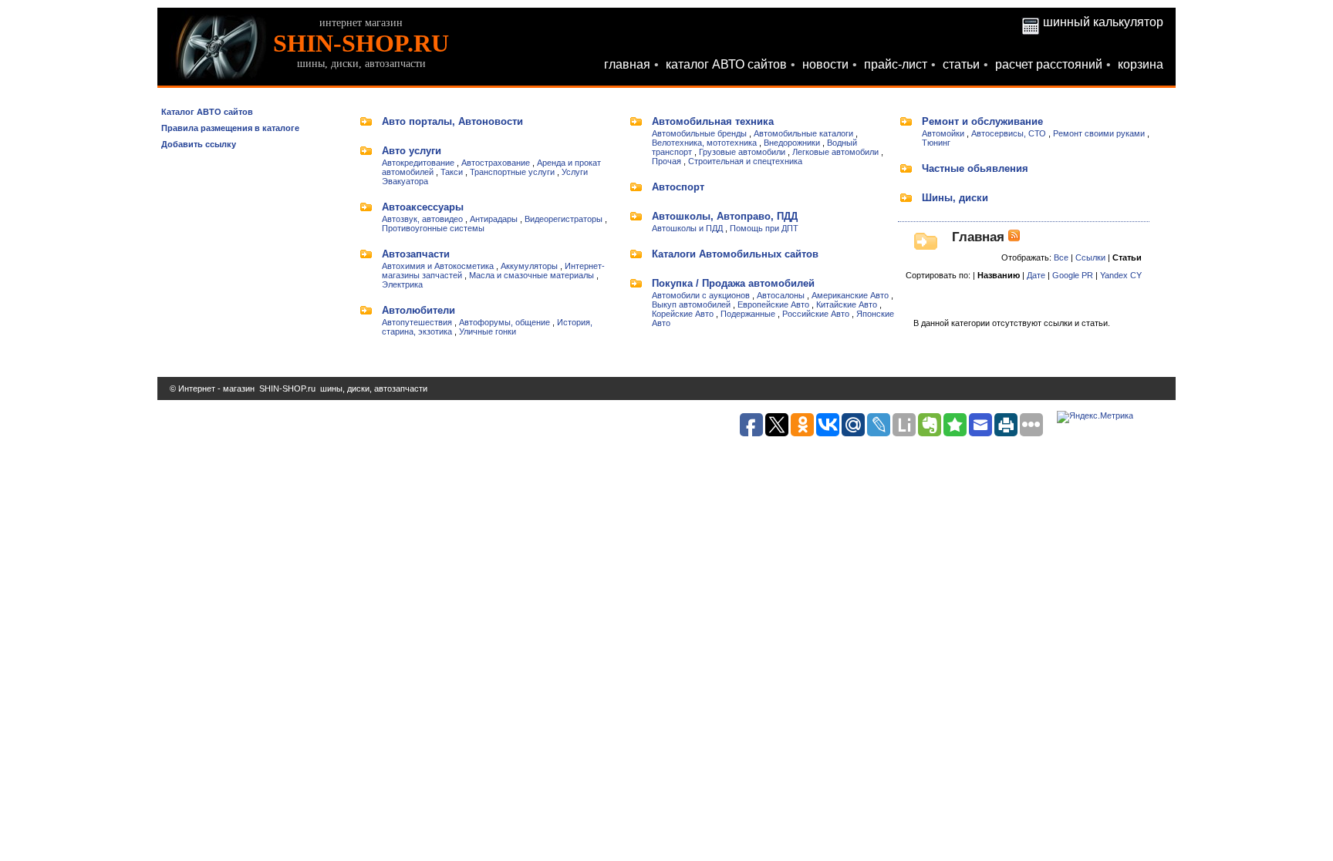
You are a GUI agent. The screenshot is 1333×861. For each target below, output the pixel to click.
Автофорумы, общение (504, 322)
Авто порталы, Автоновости (452, 121)
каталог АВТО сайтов (726, 64)
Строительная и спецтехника (745, 161)
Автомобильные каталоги (803, 133)
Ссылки (1090, 257)
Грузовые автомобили (742, 151)
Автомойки (943, 133)
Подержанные (747, 313)
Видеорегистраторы (563, 219)
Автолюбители (418, 310)
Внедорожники (792, 142)
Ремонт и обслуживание (982, 121)
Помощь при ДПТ (764, 228)
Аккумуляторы (529, 266)
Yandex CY (1121, 275)
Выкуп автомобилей (691, 304)
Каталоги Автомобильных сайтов (735, 254)
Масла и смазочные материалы (531, 275)
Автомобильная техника (713, 121)
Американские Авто (850, 295)
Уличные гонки (487, 331)
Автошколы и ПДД (687, 228)
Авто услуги (411, 150)
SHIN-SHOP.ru (287, 388)
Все (1061, 257)
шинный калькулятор (1103, 22)
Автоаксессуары (423, 207)
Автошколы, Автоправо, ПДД (725, 216)
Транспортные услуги (512, 172)
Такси (451, 172)
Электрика (402, 284)
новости (825, 64)
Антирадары (494, 219)
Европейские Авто (773, 304)
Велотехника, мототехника (704, 142)
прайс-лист (895, 64)
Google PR (1072, 275)
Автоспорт (678, 187)
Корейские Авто (683, 313)
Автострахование (495, 162)
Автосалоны (781, 295)
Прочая (666, 161)
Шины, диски (955, 197)
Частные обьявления (975, 168)
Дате (1036, 275)
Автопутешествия (417, 322)
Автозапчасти (416, 254)
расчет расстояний (1048, 64)
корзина (1140, 64)
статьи (961, 64)
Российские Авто (815, 313)
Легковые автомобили (835, 151)
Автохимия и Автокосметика (438, 266)
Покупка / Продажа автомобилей (733, 283)
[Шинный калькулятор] (1030, 22)
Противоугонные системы (433, 228)
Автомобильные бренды (699, 133)
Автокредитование (418, 162)
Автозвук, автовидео (422, 219)
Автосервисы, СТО (1008, 133)
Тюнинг (936, 142)
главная (627, 64)
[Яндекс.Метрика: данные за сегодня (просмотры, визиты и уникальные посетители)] (1095, 417)
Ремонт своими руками (1099, 133)
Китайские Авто (846, 304)
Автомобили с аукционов (701, 295)
